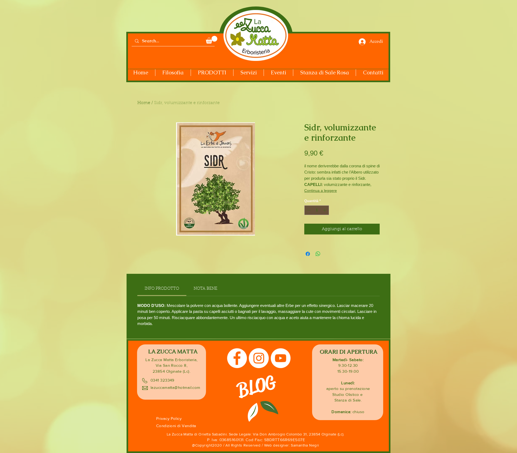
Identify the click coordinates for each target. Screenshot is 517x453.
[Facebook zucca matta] (237, 358)
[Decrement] (308, 210)
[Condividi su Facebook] (308, 254)
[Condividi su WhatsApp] (318, 254)
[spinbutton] (317, 210)
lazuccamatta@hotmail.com (175, 387)
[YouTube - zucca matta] (281, 358)
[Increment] (325, 210)
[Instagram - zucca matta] (259, 358)
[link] (162, 289)
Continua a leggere (320, 190)
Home (143, 103)
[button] (211, 40)
